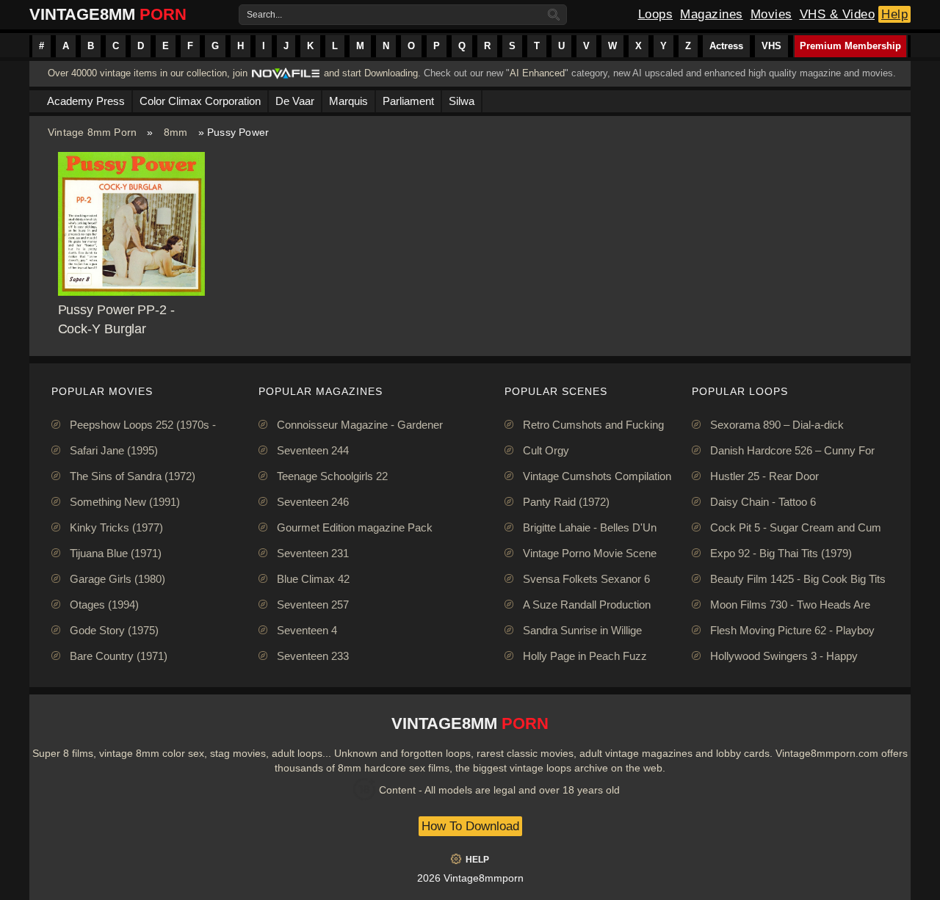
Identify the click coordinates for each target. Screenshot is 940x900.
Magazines (711, 14)
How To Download (470, 826)
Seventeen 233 (313, 656)
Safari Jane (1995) (114, 450)
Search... (264, 15)
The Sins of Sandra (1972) (132, 476)
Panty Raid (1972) (566, 502)
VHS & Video (837, 14)
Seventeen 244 (313, 450)
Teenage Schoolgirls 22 (332, 476)
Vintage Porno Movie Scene (590, 553)
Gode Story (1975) (114, 630)
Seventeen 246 (313, 502)
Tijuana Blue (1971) (116, 553)
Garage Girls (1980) (117, 579)
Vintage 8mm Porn (92, 132)
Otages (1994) (104, 604)
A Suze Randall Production (587, 604)
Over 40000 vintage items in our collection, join (147, 73)
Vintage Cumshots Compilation (597, 476)
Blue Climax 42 (313, 579)
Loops (655, 14)
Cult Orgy (546, 450)
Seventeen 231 (313, 553)
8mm (176, 132)
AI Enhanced (537, 73)
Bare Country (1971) (118, 656)
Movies (771, 14)
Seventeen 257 (313, 604)
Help (894, 14)
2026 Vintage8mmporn (470, 878)
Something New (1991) (125, 502)
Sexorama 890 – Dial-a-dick (777, 424)
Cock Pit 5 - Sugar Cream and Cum (795, 527)
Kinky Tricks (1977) (116, 527)
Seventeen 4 (307, 630)
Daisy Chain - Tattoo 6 (763, 502)
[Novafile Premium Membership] (285, 77)
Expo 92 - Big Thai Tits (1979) (781, 553)
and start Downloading (371, 73)
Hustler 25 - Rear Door (764, 476)
